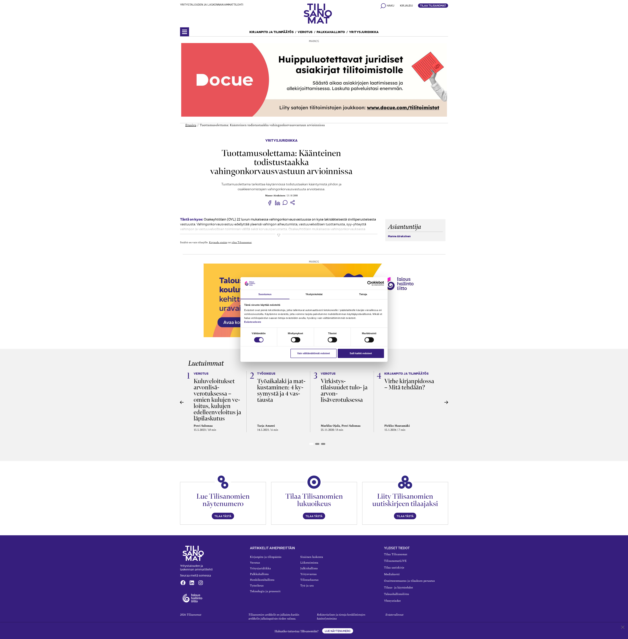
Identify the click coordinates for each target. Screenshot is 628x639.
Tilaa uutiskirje (394, 567)
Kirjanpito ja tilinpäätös (271, 31)
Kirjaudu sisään (218, 242)
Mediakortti (392, 574)
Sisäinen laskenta (311, 557)
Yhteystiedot (392, 600)
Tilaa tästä (222, 516)
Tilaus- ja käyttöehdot (398, 587)
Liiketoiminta (309, 562)
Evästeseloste (252, 321)
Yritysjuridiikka (364, 31)
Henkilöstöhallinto (262, 579)
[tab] (311, 444)
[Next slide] (446, 402)
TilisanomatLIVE (395, 560)
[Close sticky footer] (622, 627)
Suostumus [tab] (265, 294)
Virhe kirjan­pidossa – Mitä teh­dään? (409, 384)
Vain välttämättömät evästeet (313, 353)
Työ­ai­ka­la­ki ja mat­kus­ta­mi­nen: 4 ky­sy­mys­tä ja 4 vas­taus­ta (281, 390)
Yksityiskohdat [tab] (314, 294)
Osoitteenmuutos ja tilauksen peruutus (409, 580)
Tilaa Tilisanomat (433, 5)
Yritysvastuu (308, 574)
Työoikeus (257, 585)
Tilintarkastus (309, 579)
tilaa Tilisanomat (242, 242)
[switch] (295, 339)
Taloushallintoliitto (396, 594)
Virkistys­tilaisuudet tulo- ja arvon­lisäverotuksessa (344, 390)
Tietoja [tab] (363, 294)
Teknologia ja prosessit (265, 591)
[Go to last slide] (181, 402)
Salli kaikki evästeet (361, 353)
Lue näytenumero (337, 631)
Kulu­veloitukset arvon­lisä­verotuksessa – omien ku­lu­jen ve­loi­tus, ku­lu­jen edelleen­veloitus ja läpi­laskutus (217, 399)
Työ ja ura (307, 585)
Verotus (305, 31)
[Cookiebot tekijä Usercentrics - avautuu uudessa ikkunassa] (369, 283)
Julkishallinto (309, 568)
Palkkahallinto (331, 31)
